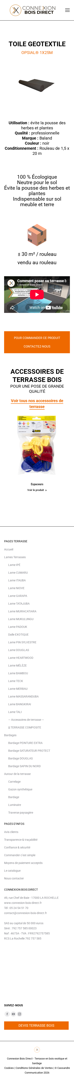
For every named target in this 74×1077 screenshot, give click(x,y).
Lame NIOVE (16, 588)
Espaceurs (37, 484)
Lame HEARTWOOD (20, 657)
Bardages (10, 735)
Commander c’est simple (19, 855)
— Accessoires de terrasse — (26, 719)
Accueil (8, 549)
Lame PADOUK (17, 626)
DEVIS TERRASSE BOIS (36, 1025)
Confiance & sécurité (17, 847)
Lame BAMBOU (18, 673)
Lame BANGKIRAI (19, 704)
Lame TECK (15, 681)
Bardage (13, 797)
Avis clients (11, 832)
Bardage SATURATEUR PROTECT (29, 750)
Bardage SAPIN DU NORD (24, 766)
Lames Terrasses (15, 557)
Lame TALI (15, 712)
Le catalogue (12, 870)
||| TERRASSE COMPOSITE (24, 727)
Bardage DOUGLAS (20, 758)
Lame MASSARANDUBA (23, 696)
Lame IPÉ (14, 565)
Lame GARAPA (17, 595)
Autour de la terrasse (17, 774)
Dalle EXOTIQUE (18, 634)
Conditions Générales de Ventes (34, 1067)
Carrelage (14, 781)
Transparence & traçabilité (20, 839)
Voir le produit (35, 490)
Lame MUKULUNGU (21, 619)
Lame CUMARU (18, 572)
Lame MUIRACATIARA (22, 611)
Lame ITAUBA (17, 580)
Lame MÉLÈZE (17, 665)
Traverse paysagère (20, 812)
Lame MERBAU (18, 688)
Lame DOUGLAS (18, 650)
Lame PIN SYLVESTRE (22, 642)
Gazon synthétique (20, 789)
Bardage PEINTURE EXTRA (25, 743)
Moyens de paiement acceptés (23, 863)
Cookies (9, 1067)
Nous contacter (14, 878)
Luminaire (14, 804)
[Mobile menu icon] (67, 10)
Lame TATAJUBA (19, 603)
